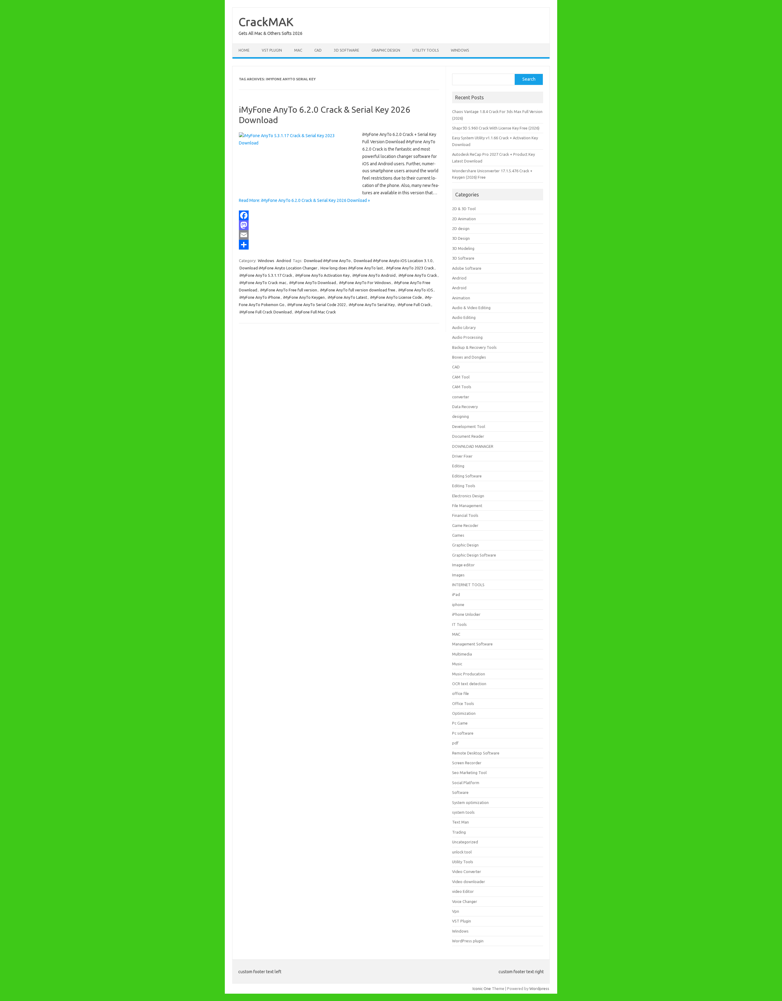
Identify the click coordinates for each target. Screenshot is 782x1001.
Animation (461, 298)
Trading (459, 832)
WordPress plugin (468, 941)
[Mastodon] (339, 225)
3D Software (346, 50)
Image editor (463, 565)
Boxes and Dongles (469, 357)
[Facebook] (339, 215)
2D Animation (464, 219)
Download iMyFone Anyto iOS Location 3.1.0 (393, 260)
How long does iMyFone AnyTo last (351, 268)
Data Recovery (465, 406)
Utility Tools (425, 50)
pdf (455, 743)
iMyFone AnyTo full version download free (357, 290)
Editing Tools (463, 486)
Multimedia (462, 654)
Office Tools (463, 703)
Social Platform (465, 782)
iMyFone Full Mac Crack (315, 312)
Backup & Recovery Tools (474, 347)
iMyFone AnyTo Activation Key (322, 275)
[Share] (339, 245)
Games (458, 535)
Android (459, 288)
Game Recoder (465, 525)
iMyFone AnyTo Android (374, 275)
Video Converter (466, 871)
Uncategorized (465, 842)
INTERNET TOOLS (468, 585)
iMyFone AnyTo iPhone (259, 297)
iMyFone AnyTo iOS (415, 290)
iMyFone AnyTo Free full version (288, 290)
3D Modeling (463, 248)
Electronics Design (468, 496)
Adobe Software (466, 268)
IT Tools (459, 624)
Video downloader (468, 881)
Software (460, 792)
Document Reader (468, 436)
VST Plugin (272, 50)
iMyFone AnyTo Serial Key (372, 304)
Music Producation (468, 674)
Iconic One (482, 988)
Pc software (462, 733)
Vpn (455, 911)
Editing (458, 466)
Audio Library (464, 327)
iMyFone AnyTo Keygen (304, 297)
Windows (460, 50)
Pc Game (460, 723)
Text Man (460, 822)
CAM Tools (461, 387)
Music (457, 664)
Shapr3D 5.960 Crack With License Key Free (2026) (495, 128)
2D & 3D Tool (464, 208)
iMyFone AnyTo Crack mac (262, 282)
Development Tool (468, 426)
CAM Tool (461, 377)
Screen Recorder (466, 763)
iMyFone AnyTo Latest (347, 297)
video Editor (463, 891)
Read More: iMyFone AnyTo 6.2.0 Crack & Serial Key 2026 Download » (304, 200)
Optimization (464, 713)
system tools (463, 812)
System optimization (470, 802)
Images (458, 575)
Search (528, 79)
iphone (458, 604)
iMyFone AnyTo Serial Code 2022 (316, 304)
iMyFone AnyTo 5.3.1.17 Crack (265, 275)
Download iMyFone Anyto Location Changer (278, 268)
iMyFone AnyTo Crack (418, 275)
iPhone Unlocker (466, 614)
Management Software (472, 644)
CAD (318, 50)
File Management (467, 505)
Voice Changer (464, 901)
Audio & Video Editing (471, 307)
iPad (456, 594)
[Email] (339, 235)
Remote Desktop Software (475, 753)
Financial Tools (465, 515)
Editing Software (467, 476)
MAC (298, 50)
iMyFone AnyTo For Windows (365, 282)
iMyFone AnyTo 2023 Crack (410, 268)
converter (460, 397)
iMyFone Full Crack (414, 304)
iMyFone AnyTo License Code (396, 297)
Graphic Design (385, 50)
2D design (461, 228)
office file (460, 693)
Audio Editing (464, 317)
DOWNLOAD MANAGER (472, 446)
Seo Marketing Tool (469, 772)
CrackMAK (266, 21)
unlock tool (462, 852)
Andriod (283, 260)
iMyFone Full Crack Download (265, 312)
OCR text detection (469, 683)
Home (244, 50)
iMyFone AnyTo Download (312, 282)
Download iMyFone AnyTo (327, 260)
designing (460, 416)
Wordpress (539, 988)
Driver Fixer (462, 456)
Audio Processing (467, 337)
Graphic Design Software (474, 555)
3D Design (461, 238)
